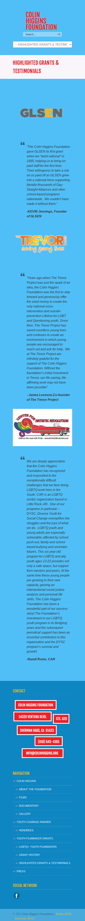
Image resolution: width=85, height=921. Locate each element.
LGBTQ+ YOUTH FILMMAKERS (38, 846)
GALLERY (25, 813)
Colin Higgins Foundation (42, 16)
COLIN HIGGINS (26, 781)
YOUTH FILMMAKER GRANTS (35, 838)
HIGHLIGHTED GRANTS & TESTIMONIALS (44, 863)
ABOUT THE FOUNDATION (35, 789)
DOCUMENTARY (29, 805)
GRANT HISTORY (29, 854)
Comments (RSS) (24, 918)
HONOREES (26, 830)
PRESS (21, 871)
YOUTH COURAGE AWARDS (34, 822)
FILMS (23, 797)
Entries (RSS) (64, 913)
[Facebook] (16, 897)
